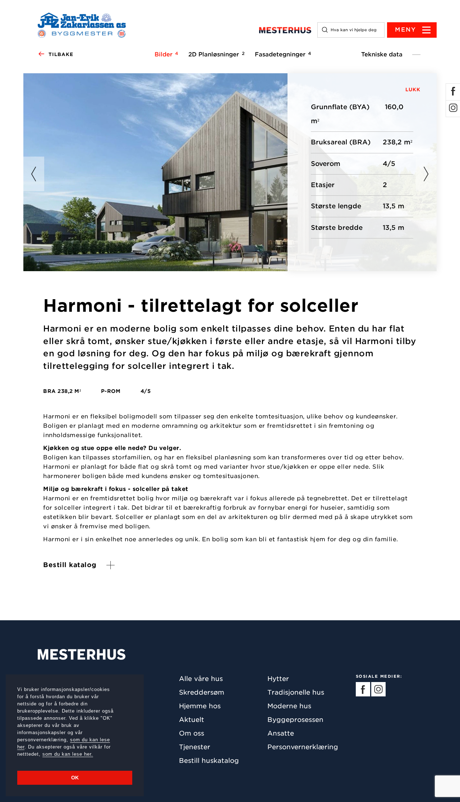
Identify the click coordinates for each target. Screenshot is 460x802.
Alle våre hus (201, 678)
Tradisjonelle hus (295, 692)
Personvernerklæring (302, 747)
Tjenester (194, 747)
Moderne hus (289, 706)
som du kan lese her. (67, 754)
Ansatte (280, 733)
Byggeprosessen (295, 719)
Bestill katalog (70, 565)
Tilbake (61, 54)
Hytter (278, 678)
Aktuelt (191, 719)
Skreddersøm (201, 692)
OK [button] (75, 777)
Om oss (191, 733)
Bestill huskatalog (209, 760)
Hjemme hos (200, 706)
